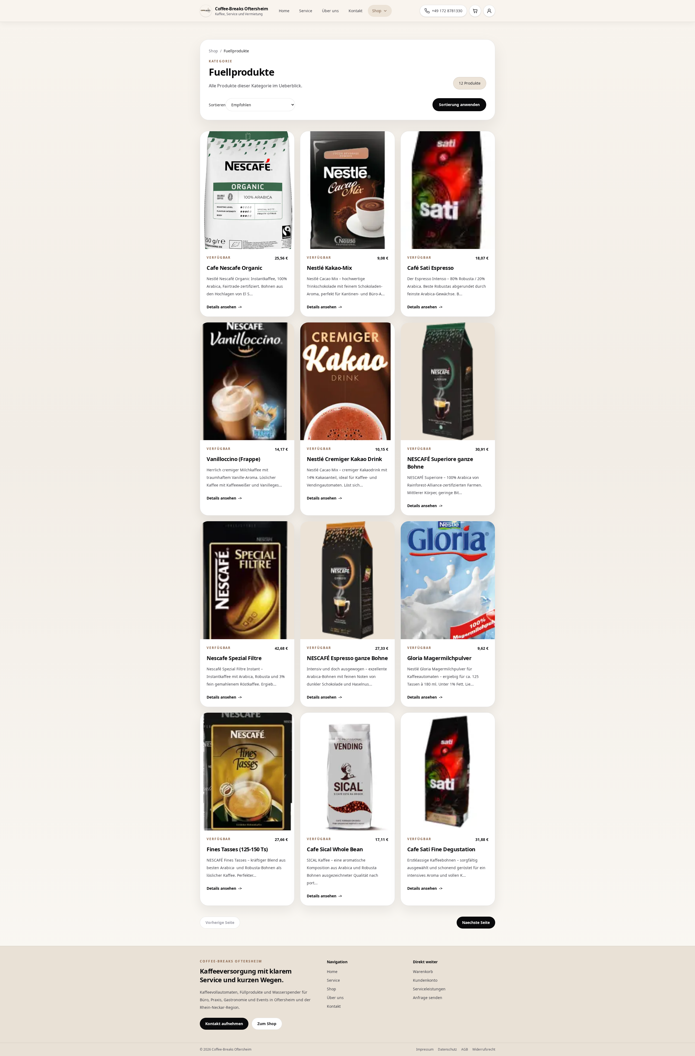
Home (284, 10)
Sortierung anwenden (459, 104)
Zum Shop (266, 1023)
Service (305, 10)
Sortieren (217, 104)
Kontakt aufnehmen (224, 1023)
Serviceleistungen (429, 988)
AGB (464, 1049)
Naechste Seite (476, 922)
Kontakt (355, 10)
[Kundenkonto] (489, 11)
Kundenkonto (425, 980)
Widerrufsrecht (483, 1049)
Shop (376, 10)
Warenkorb (423, 971)
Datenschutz (447, 1049)
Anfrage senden (427, 997)
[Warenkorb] (475, 11)
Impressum (425, 1049)
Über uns (330, 10)
